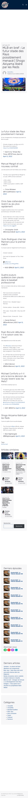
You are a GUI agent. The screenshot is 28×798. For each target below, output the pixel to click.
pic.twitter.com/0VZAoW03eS (11, 404)
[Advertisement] (14, 24)
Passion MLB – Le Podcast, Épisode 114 (17, 618)
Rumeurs (10, 719)
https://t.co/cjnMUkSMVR (18, 402)
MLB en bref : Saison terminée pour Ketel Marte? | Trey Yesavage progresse (7, 502)
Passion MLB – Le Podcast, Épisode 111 (16, 640)
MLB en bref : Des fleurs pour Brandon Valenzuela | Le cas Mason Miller (21, 467)
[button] (23, 5)
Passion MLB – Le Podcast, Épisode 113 (17, 625)
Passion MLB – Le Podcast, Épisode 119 (17, 580)
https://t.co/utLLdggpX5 (9, 226)
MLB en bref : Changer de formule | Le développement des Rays (6, 467)
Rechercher (7, 523)
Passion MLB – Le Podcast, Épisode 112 (17, 633)
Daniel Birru (10, 72)
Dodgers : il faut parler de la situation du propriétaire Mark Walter (12, 685)
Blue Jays (10, 711)
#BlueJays (8, 345)
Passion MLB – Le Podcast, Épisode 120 (17, 573)
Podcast (9, 717)
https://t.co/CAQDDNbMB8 (10, 148)
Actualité (10, 706)
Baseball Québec (12, 709)
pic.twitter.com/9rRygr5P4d (10, 263)
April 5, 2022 (7, 156)
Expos (9, 715)
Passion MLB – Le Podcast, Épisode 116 (17, 603)
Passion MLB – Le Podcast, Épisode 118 (17, 588)
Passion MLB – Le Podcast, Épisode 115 (17, 610)
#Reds (13, 426)
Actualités (10, 707)
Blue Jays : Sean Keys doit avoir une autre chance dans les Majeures (13, 672)
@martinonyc (6, 402)
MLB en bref (4, 444)
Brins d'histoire (11, 713)
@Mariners (8, 262)
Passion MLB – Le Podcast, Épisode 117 (17, 595)
